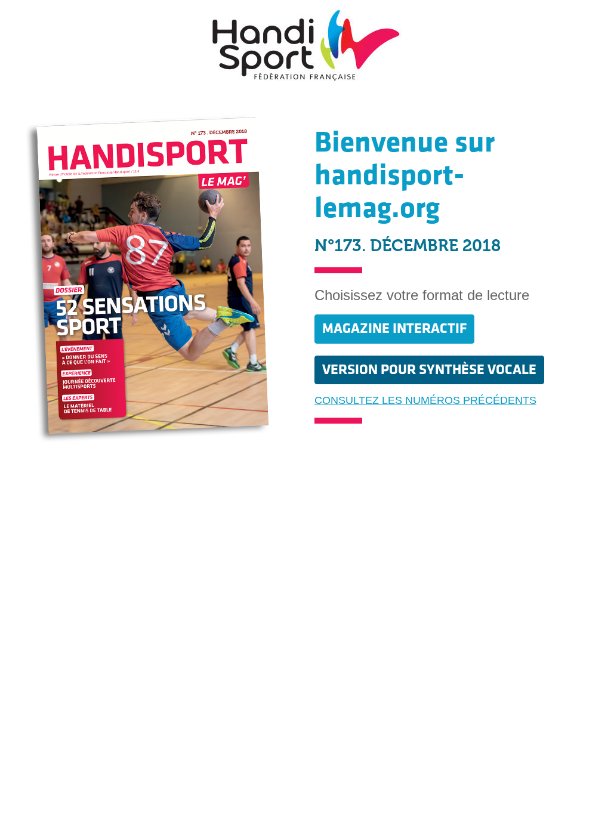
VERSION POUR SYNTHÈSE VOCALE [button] (429, 369)
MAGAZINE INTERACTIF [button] (394, 328)
